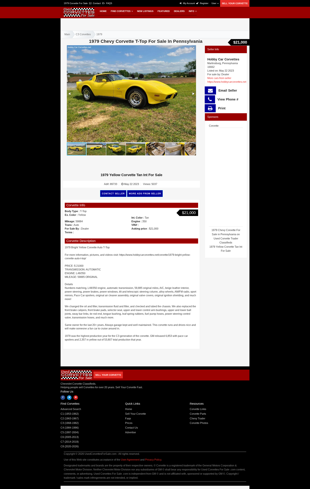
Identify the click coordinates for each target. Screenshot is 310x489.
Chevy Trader (197, 418)
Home (103, 11)
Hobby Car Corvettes (223, 59)
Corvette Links (198, 409)
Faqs (128, 418)
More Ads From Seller (145, 193)
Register (203, 3)
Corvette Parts (198, 413)
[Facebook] (63, 397)
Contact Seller (113, 193)
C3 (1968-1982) (70, 423)
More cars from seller (219, 78)
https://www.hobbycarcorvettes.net (226, 81)
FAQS (108, 3)
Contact (96, 3)
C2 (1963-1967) (70, 418)
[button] (214, 3)
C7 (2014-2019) (70, 441)
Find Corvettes (121, 11)
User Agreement (130, 459)
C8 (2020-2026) (70, 446)
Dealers (179, 11)
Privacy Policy (153, 459)
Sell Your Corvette (235, 3)
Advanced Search (71, 409)
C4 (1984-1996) (70, 427)
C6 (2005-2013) (70, 437)
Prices (128, 423)
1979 (99, 34)
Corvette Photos (199, 423)
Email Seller (227, 90)
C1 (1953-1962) (70, 413)
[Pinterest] (75, 397)
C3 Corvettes (83, 34)
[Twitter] (69, 397)
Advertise (130, 432)
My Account (188, 3)
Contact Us (131, 427)
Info (192, 11)
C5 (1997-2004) (70, 432)
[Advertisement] (155, 24)
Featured (164, 11)
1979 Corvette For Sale (76, 3)
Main (67, 34)
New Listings (145, 11)
